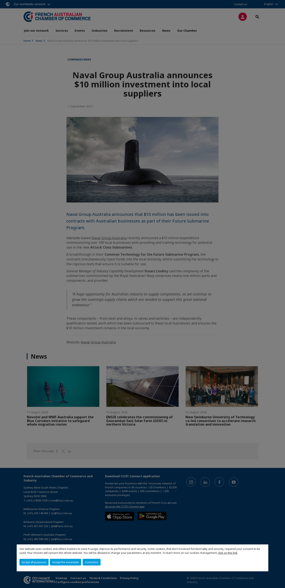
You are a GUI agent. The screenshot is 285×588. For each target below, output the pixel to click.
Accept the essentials (65, 562)
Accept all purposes (34, 562)
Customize (91, 562)
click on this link (227, 553)
